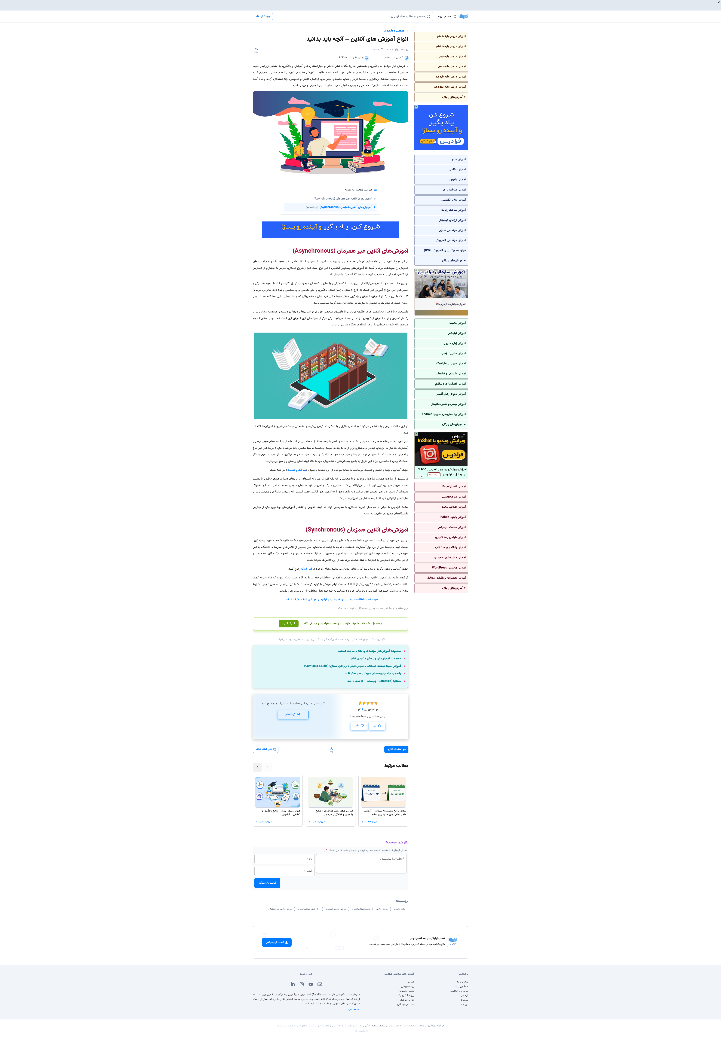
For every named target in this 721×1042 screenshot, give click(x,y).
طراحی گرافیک (407, 1000)
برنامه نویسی (407, 986)
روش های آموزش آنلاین (309, 909)
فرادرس (464, 995)
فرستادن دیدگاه (267, 883)
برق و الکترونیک (406, 995)
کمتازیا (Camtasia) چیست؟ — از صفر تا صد (374, 681)
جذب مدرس (400, 909)
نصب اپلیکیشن (275, 942)
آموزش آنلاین (382, 909)
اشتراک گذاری (394, 749)
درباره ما (464, 1004)
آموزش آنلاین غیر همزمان (280, 909)
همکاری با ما (461, 986)
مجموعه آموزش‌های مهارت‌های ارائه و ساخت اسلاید (369, 651)
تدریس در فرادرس (459, 991)
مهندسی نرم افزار (405, 1004)
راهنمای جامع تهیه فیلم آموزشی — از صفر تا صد (372, 674)
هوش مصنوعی (406, 991)
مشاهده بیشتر (352, 1009)
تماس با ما (462, 982)
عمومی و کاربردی (394, 31)
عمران (411, 982)
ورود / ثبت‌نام (263, 16)
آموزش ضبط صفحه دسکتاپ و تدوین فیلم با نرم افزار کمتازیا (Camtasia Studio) (352, 666)
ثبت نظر (290, 714)
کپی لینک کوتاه (264, 749)
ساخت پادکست (296, 470)
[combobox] (377, 16)
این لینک (307, 569)
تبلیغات (464, 1000)
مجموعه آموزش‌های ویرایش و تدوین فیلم (376, 659)
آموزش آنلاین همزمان (336, 909)
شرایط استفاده (377, 1026)
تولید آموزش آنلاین (361, 909)
